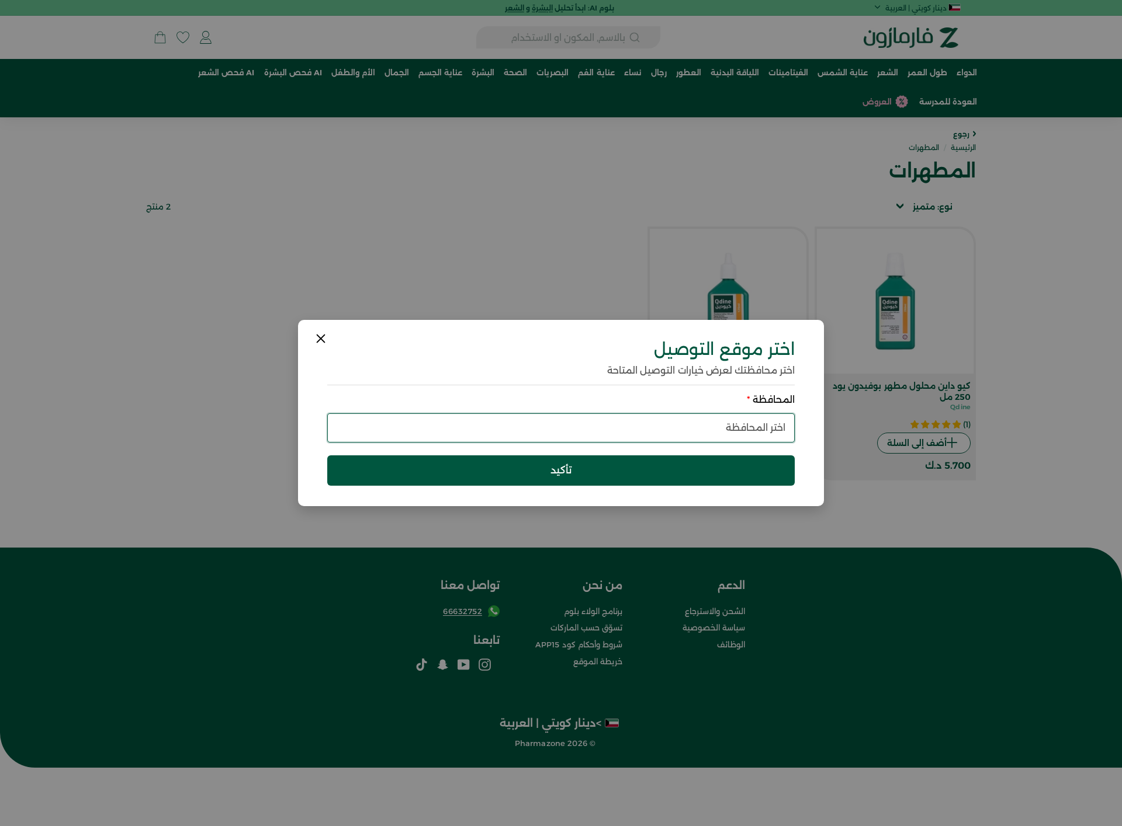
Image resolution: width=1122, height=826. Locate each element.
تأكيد (561, 470)
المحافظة (771, 399)
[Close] (321, 338)
